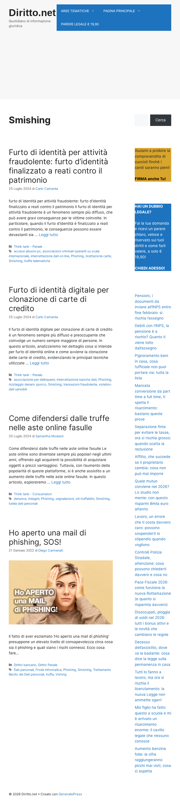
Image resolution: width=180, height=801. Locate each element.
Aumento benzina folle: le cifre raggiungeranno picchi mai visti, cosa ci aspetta (153, 759)
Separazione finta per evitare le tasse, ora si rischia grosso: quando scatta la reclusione (153, 437)
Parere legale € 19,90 (80, 24)
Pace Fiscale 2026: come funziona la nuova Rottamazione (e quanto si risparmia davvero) (153, 593)
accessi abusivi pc (27, 251)
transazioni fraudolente (80, 384)
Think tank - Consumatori (33, 494)
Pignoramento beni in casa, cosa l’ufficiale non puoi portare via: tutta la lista (152, 366)
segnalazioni (65, 498)
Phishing (77, 256)
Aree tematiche (75, 11)
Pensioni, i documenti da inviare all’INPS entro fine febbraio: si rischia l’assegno (153, 306)
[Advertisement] (90, 68)
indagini (33, 498)
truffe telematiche (37, 261)
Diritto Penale (47, 665)
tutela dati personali (23, 503)
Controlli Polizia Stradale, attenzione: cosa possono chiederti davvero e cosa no (151, 563)
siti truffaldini (85, 498)
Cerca (160, 120)
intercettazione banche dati (77, 379)
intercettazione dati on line (50, 256)
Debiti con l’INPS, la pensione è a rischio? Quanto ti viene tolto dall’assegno (152, 336)
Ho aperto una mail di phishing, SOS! (47, 537)
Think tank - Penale (28, 246)
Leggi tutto (48, 235)
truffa (50, 674)
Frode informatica (48, 670)
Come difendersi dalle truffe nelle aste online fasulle (59, 422)
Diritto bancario (25, 665)
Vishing (61, 674)
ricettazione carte (98, 256)
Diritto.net (32, 12)
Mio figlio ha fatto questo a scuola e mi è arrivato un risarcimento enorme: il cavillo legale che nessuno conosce (153, 724)
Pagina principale (119, 11)
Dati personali (24, 670)
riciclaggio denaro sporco (27, 384)
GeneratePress (70, 794)
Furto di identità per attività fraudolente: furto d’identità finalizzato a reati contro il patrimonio (58, 166)
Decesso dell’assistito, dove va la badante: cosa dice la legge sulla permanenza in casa (152, 653)
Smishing (15, 261)
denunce (20, 498)
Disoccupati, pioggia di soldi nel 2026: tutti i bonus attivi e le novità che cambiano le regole (152, 623)
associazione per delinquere (34, 379)
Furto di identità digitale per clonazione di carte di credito (59, 299)
